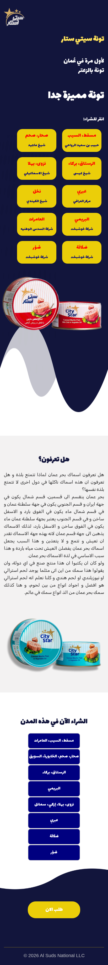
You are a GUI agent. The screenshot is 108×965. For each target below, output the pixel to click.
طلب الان (54, 909)
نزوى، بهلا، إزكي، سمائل (54, 804)
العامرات (36, 223)
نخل (36, 195)
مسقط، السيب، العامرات (54, 740)
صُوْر (37, 251)
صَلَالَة (82, 251)
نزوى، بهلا (37, 168)
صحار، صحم (36, 139)
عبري (82, 195)
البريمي (82, 223)
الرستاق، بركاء (81, 168)
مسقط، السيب (82, 139)
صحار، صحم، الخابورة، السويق (54, 756)
